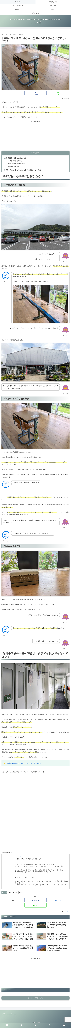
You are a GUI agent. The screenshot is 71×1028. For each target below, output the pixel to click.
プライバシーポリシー (9, 1014)
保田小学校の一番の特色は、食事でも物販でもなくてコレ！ (24, 170)
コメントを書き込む (35, 998)
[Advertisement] (35, 136)
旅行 (21, 892)
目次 (34, 153)
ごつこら (18, 856)
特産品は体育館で (13, 166)
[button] (65, 535)
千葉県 (5, 892)
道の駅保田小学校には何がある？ (15, 158)
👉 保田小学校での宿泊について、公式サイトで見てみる (21, 763)
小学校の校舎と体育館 (15, 161)
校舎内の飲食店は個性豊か (16, 163)
